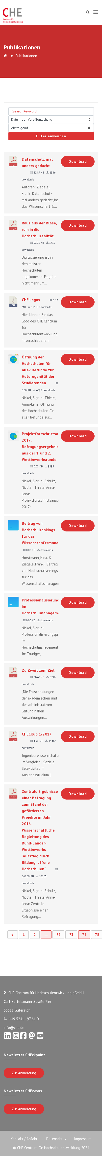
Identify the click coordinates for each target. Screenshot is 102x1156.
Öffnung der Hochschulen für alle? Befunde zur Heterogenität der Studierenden (38, 369)
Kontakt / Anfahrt (25, 1138)
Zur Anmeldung (24, 1073)
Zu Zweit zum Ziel (38, 670)
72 (58, 934)
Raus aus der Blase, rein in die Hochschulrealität (39, 229)
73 (71, 934)
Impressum (82, 1138)
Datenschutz (56, 1138)
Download (78, 161)
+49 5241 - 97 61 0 (24, 1018)
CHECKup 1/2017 (36, 734)
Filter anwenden (51, 136)
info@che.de (14, 1027)
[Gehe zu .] (6, 55)
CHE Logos (31, 299)
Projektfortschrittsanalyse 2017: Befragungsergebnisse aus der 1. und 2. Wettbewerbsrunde (46, 446)
